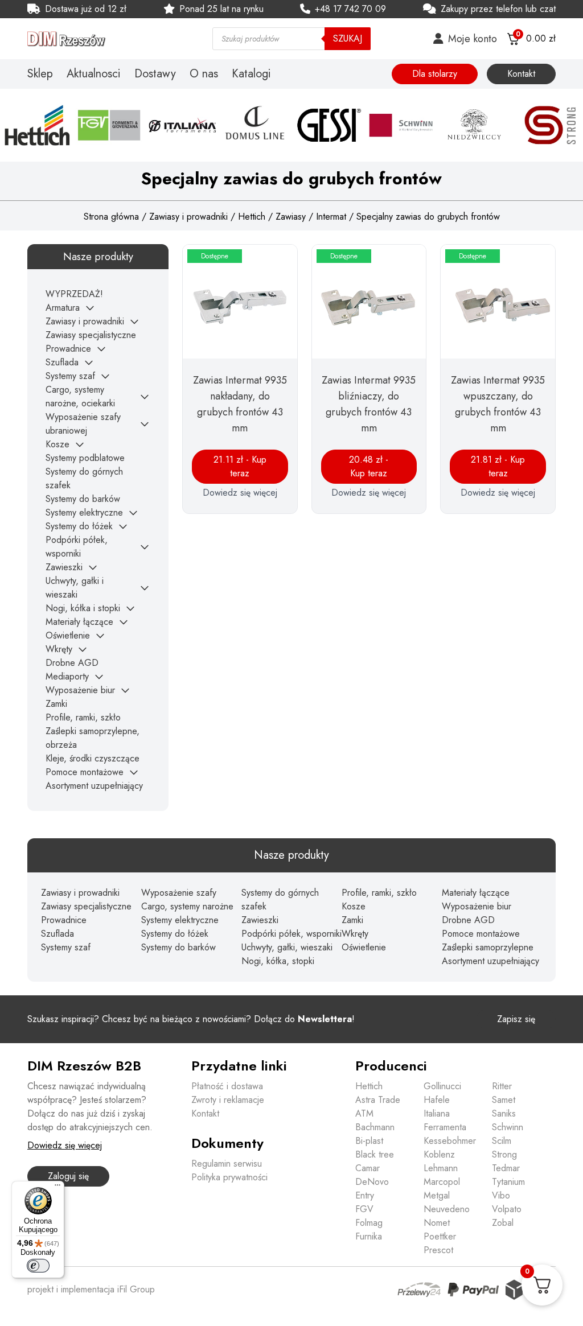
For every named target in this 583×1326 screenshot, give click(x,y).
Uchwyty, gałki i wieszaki (75, 587)
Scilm (501, 1140)
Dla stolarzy (434, 73)
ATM (364, 1113)
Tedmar (506, 1168)
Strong (504, 1154)
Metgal (437, 1195)
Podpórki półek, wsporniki (77, 546)
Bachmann (375, 1127)
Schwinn (507, 1127)
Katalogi (251, 74)
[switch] (38, 1266)
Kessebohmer (450, 1140)
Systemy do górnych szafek (280, 899)
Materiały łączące (79, 621)
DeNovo (372, 1181)
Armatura (63, 307)
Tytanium (508, 1181)
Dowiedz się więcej (240, 492)
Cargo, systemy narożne (187, 906)
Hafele (437, 1099)
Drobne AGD (72, 662)
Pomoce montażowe (85, 772)
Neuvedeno (447, 1209)
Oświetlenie (68, 635)
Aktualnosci (94, 74)
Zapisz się (516, 1019)
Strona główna (111, 216)
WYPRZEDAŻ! (74, 293)
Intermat (331, 216)
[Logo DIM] (106, 38)
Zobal (503, 1222)
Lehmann (441, 1168)
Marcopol (442, 1181)
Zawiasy (291, 216)
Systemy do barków (83, 498)
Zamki (56, 703)
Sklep (40, 74)
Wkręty (59, 649)
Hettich (251, 216)
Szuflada (62, 362)
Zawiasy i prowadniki (188, 216)
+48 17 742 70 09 (350, 8)
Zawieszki (64, 567)
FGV (364, 1209)
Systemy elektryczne (84, 512)
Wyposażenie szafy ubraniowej (83, 423)
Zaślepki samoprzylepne (487, 947)
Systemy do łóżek (79, 526)
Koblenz (439, 1154)
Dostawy (155, 74)
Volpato (507, 1209)
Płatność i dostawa (227, 1086)
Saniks (504, 1113)
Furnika (368, 1236)
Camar (367, 1168)
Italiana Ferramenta (445, 1120)
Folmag (369, 1222)
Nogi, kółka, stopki (277, 960)
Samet (503, 1099)
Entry (364, 1195)
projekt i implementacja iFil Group (91, 1289)
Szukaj (347, 38)
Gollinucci (442, 1086)
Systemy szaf (70, 375)
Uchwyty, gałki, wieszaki (286, 947)
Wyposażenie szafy (178, 892)
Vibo (501, 1195)
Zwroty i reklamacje (227, 1099)
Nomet (437, 1222)
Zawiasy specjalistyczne (91, 334)
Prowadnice (68, 348)
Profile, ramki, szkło (83, 717)
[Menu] (57, 1188)
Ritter (502, 1086)
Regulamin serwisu (226, 1163)
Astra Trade (377, 1099)
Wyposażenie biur (80, 690)
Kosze (57, 444)
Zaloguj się (68, 1176)
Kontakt (521, 73)
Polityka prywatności (229, 1177)
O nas (204, 74)
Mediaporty (67, 676)
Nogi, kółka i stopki (83, 608)
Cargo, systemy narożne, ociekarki (80, 396)
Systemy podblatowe (85, 457)
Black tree (374, 1154)
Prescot (438, 1250)
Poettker (440, 1236)
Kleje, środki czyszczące (92, 758)
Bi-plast (369, 1140)
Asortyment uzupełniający (94, 785)
